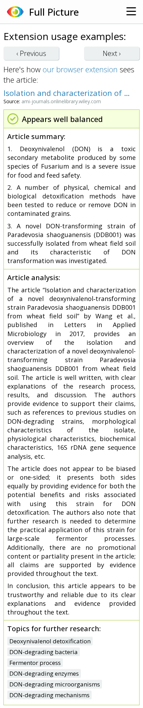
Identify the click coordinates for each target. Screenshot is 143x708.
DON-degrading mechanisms (49, 695)
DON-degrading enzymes (44, 673)
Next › (112, 53)
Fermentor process (35, 663)
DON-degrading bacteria (43, 652)
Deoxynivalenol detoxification (50, 641)
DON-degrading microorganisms (54, 684)
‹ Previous (31, 53)
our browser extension (80, 69)
